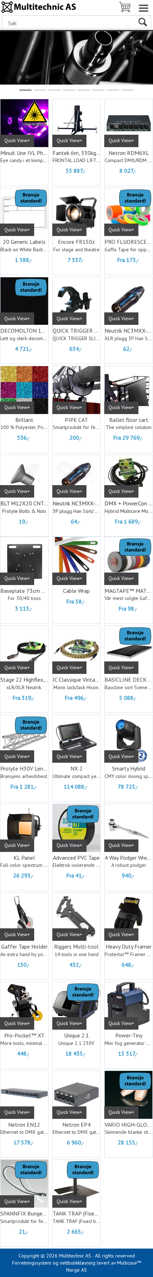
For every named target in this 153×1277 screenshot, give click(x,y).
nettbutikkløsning (77, 1263)
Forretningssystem (31, 1263)
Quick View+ (17, 140)
